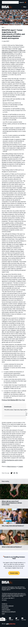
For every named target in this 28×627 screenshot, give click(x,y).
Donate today (14, 573)
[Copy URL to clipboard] (16, 473)
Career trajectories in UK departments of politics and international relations (13, 50)
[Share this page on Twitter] (11, 473)
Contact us (4, 603)
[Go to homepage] (7, 582)
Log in (3, 613)
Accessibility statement (7, 605)
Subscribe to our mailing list (9, 611)
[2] (3, 100)
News (3, 27)
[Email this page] (14, 473)
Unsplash (20, 466)
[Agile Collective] (10, 624)
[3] (7, 230)
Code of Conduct (6, 609)
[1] (10, 48)
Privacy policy (5, 607)
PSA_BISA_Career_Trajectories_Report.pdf (15, 409)
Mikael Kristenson (11, 466)
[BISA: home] (9, 7)
